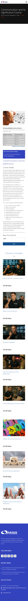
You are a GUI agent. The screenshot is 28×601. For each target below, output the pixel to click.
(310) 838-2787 (7, 592)
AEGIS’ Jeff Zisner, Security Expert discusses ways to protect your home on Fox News (13, 573)
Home (18, 15)
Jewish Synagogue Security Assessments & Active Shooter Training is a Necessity (13, 568)
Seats (5, 238)
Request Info (11, 156)
